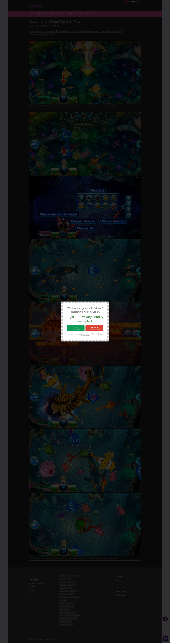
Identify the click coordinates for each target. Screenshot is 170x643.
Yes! (76, 328)
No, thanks (94, 328)
